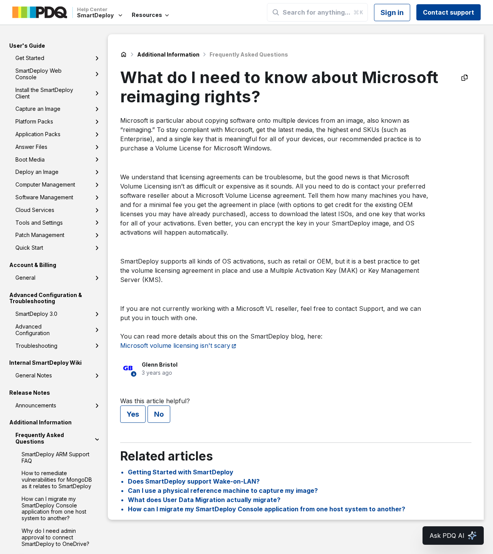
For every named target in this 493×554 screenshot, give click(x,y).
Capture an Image (37, 109)
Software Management (44, 197)
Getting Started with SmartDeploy (180, 472)
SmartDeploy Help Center (123, 54)
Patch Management (39, 235)
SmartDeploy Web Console (38, 74)
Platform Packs (34, 121)
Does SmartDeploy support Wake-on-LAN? (194, 481)
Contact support (448, 12)
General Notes (33, 375)
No (159, 414)
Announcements (35, 405)
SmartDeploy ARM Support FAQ (55, 457)
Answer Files (31, 147)
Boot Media (30, 159)
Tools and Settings (39, 222)
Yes (133, 414)
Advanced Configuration (32, 329)
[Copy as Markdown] (464, 78)
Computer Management (45, 185)
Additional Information (168, 54)
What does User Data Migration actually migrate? (204, 500)
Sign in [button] (392, 12)
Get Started (29, 58)
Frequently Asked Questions (39, 438)
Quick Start (29, 248)
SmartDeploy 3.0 (36, 314)
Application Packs (37, 134)
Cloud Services (34, 210)
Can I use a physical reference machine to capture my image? (223, 490)
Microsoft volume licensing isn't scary (175, 345)
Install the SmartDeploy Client (44, 93)
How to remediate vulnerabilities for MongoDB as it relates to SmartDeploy (57, 480)
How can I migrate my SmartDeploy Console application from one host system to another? (54, 508)
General (25, 277)
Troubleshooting (36, 345)
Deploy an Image (37, 172)
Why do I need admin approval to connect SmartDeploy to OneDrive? (55, 537)
